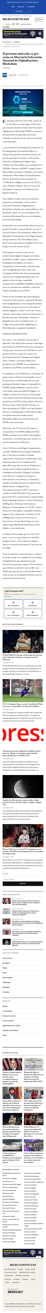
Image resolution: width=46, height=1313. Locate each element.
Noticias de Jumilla (9, 1216)
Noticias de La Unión (9, 1236)
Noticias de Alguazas (31, 1203)
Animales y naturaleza (10, 1030)
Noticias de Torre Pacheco (11, 1202)
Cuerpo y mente (8, 1021)
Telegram (25, 1279)
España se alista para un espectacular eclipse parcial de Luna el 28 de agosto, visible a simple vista (22, 802)
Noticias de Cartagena (10, 1178)
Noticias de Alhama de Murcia (12, 1230)
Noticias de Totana (9, 1208)
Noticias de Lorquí (30, 1209)
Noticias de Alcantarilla (10, 1187)
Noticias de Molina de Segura (12, 1184)
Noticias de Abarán (30, 1185)
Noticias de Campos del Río (33, 1229)
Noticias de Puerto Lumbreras (33, 1182)
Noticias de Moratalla (31, 1206)
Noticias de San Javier (10, 1205)
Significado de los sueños (11, 1026)
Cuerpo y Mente (30, 1269)
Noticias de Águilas (9, 1199)
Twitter (7, 1282)
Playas (5, 968)
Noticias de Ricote (30, 1232)
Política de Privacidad (27, 1306)
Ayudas (5, 1006)
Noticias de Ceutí (30, 1197)
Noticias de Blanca (30, 1215)
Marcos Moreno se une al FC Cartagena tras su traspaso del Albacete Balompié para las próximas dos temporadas (23, 851)
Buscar (32, 7)
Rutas (5, 973)
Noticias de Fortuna (30, 1200)
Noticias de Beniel (30, 1191)
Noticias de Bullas (30, 1188)
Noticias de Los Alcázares (32, 1173)
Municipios (6, 987)
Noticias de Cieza (8, 1193)
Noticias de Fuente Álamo (32, 1179)
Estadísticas (16, 1282)
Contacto (16, 1306)
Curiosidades (7, 1011)
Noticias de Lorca (8, 1182)
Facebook (8, 1279)
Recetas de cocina (9, 1016)
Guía (13, 7)
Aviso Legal (9, 1306)
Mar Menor (6, 963)
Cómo (5, 1035)
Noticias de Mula (8, 1239)
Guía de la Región (10, 1269)
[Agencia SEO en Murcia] (15, 1291)
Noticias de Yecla (8, 1196)
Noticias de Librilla (30, 1218)
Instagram (16, 1279)
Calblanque (6, 982)
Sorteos (21, 7)
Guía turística (7, 958)
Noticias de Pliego (30, 1221)
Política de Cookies (35, 1304)
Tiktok (33, 1279)
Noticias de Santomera (31, 1176)
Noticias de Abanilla (30, 1212)
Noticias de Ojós (29, 1244)
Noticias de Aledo (30, 1238)
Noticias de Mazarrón (9, 1190)
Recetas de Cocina (11, 1272)
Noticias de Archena (9, 1233)
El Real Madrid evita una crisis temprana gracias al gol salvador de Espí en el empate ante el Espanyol (22, 657)
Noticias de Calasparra (31, 1194)
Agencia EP (12, 75)
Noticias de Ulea (29, 1241)
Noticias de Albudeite (31, 1235)
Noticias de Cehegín (9, 1242)
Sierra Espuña (7, 978)
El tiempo (6, 992)
